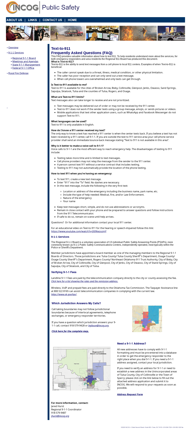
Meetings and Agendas (25, 61)
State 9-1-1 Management (26, 64)
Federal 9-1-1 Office (23, 68)
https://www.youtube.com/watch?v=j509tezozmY (78, 231)
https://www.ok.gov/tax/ (64, 294)
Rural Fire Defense (18, 73)
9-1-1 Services (16, 52)
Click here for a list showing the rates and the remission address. (84, 281)
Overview (13, 47)
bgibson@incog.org (98, 325)
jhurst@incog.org (60, 416)
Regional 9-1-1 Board (24, 58)
